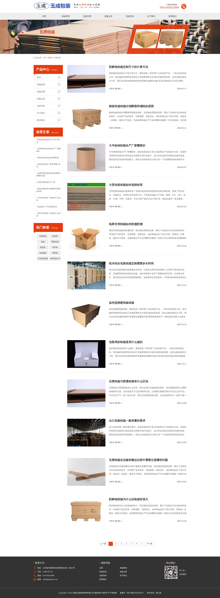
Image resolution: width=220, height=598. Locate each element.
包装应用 (87, 16)
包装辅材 (42, 253)
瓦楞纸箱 (42, 236)
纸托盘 (42, 247)
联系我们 (173, 16)
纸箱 (43, 242)
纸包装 (55, 236)
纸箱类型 (66, 16)
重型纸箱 (55, 242)
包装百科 (130, 16)
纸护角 (55, 247)
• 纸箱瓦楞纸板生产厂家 (45, 182)
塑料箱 (55, 253)
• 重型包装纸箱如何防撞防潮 (47, 158)
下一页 (149, 544)
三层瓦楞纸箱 (42, 259)
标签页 (50, 58)
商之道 (158, 593)
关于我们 (151, 16)
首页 (44, 16)
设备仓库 (108, 16)
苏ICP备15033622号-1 (135, 593)
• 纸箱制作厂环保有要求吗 (46, 207)
